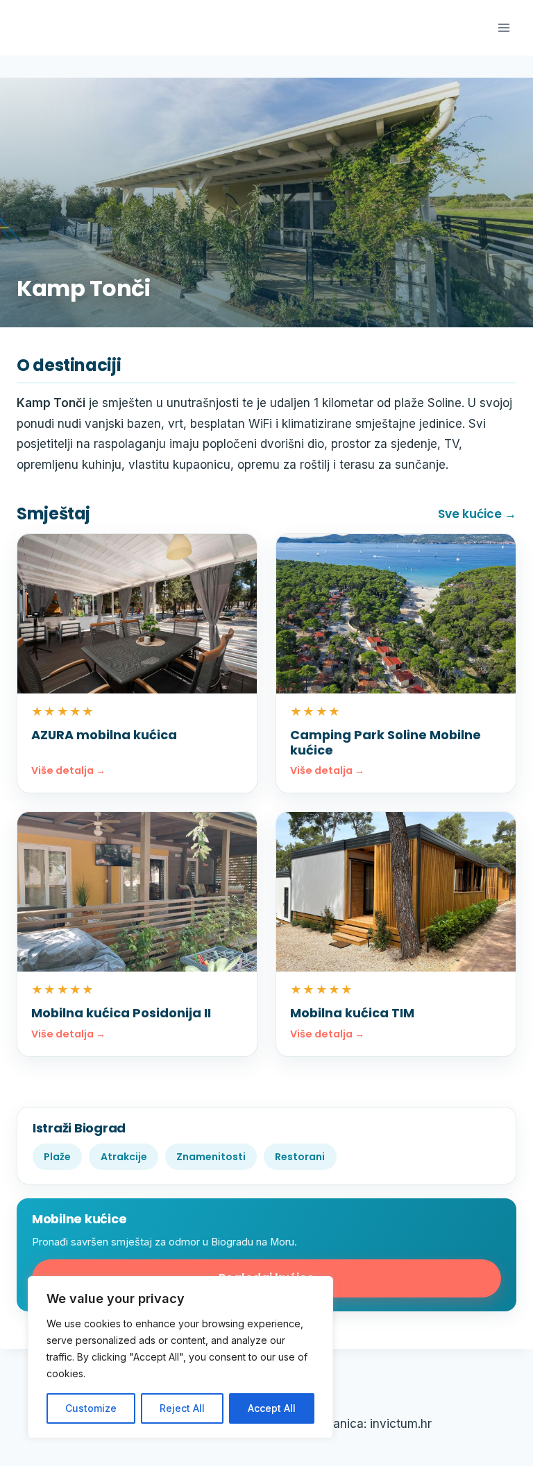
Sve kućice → (477, 514)
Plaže (57, 1157)
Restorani (300, 1157)
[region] (180, 1357)
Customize (91, 1408)
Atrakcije (124, 1157)
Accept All (272, 1408)
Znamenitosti (211, 1157)
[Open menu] (503, 27)
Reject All (182, 1408)
